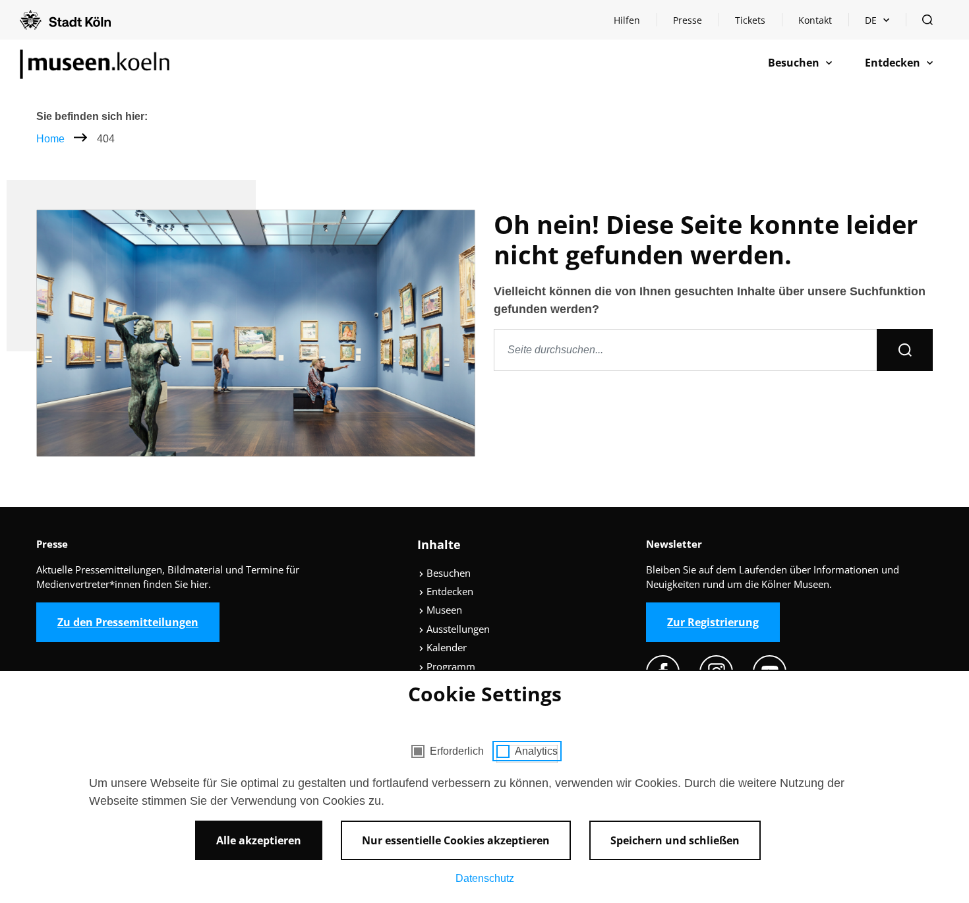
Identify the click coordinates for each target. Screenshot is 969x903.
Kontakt (815, 20)
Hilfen (635, 23)
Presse (687, 20)
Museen (443, 609)
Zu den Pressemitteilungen (127, 622)
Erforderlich (457, 751)
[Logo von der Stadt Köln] (65, 20)
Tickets (750, 20)
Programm (449, 666)
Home (50, 138)
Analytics (536, 751)
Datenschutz (484, 878)
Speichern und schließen (675, 840)
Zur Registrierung (713, 622)
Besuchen (447, 572)
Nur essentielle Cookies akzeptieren (456, 840)
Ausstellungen (457, 628)
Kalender (445, 647)
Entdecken (448, 591)
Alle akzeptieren (258, 840)
